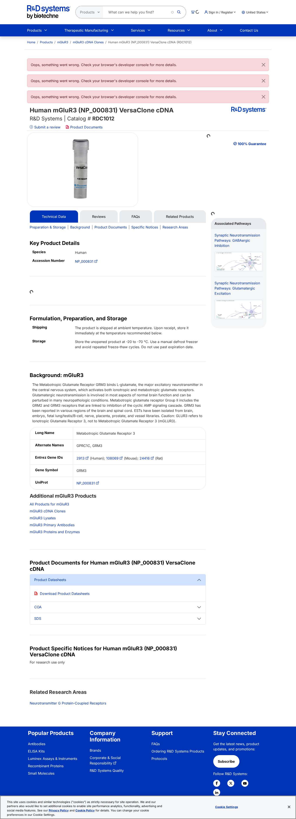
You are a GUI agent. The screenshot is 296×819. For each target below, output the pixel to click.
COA (38, 607)
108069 (112, 458)
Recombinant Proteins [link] (45, 766)
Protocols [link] (159, 758)
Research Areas (175, 227)
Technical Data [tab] (54, 216)
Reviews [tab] (99, 216)
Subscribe (226, 761)
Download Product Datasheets (64, 593)
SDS (37, 618)
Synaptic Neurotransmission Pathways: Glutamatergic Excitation (237, 288)
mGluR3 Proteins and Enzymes (55, 532)
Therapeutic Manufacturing (86, 30)
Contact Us (249, 30)
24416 (145, 458)
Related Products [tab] (180, 216)
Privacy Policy (59, 810)
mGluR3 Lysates (43, 518)
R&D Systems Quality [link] (107, 770)
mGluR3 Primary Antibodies (52, 525)
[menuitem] (31, 42)
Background (80, 227)
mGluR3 (62, 42)
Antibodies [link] (36, 744)
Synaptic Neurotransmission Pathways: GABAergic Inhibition (237, 240)
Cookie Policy (85, 810)
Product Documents (85, 127)
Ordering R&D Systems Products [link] (177, 751)
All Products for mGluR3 (49, 504)
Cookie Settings (226, 807)
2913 (80, 458)
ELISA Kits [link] (36, 751)
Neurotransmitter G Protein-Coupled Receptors (68, 703)
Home (31, 42)
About (212, 30)
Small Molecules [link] (41, 773)
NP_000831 (84, 261)
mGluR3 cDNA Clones (88, 42)
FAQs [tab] (136, 216)
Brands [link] (95, 750)
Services (138, 30)
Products (34, 30)
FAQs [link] (155, 744)
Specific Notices (144, 227)
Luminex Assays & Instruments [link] (52, 758)
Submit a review (46, 127)
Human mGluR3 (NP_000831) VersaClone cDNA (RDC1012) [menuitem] (150, 42)
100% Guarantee (252, 144)
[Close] (263, 65)
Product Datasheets (50, 580)
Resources (176, 30)
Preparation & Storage (48, 227)
